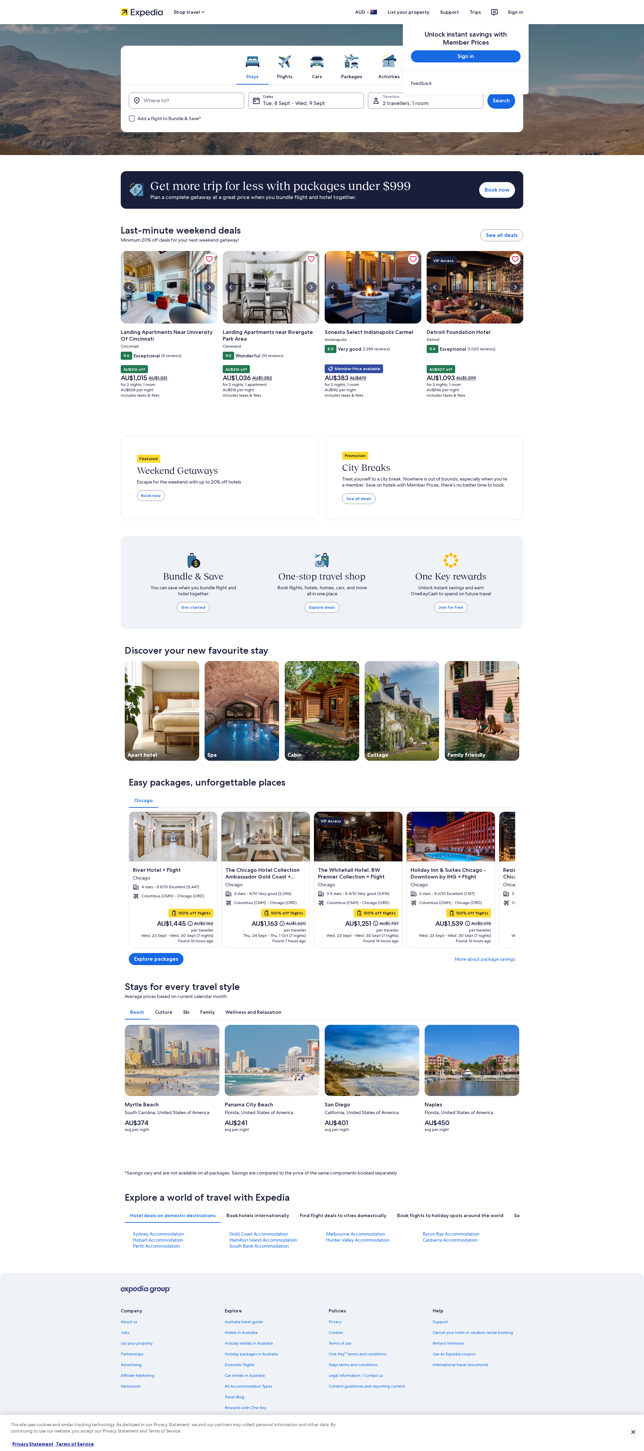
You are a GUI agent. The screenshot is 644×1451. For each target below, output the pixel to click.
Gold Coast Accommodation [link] (258, 1234)
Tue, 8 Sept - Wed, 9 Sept (294, 103)
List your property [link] (137, 1343)
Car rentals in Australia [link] (245, 1375)
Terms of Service (74, 1444)
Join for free (450, 607)
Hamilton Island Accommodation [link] (263, 1240)
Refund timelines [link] (448, 1343)
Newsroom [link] (131, 1386)
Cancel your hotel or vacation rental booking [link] (473, 1332)
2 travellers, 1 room (406, 103)
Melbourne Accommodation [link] (355, 1234)
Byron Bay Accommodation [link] (451, 1234)
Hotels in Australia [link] (241, 1332)
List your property (408, 12)
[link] (466, 83)
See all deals (502, 235)
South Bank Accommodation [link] (259, 1246)
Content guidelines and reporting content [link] (367, 1386)
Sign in (515, 12)
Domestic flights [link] (239, 1364)
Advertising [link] (131, 1364)
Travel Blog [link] (234, 1397)
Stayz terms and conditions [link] (353, 1364)
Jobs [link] (125, 1332)
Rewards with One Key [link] (245, 1407)
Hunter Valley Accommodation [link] (357, 1240)
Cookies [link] (336, 1332)
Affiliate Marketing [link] (137, 1375)
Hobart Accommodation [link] (158, 1240)
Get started (193, 607)
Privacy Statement (32, 1444)
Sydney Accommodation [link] (158, 1234)
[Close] (633, 1431)
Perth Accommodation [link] (156, 1246)
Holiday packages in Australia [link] (251, 1354)
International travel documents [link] (460, 1364)
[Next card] (507, 879)
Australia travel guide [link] (244, 1321)
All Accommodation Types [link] (248, 1386)
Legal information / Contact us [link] (356, 1375)
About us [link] (129, 1321)
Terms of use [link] (340, 1343)
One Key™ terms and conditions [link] (357, 1354)
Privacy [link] (335, 1321)
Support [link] (440, 1321)
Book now (497, 190)
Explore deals (322, 607)
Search (501, 100)
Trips (475, 12)
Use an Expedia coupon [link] (454, 1354)
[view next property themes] (519, 710)
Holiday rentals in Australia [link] (249, 1343)
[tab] (252, 65)
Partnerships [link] (132, 1354)
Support (449, 12)
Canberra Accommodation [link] (450, 1240)
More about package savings (485, 959)
